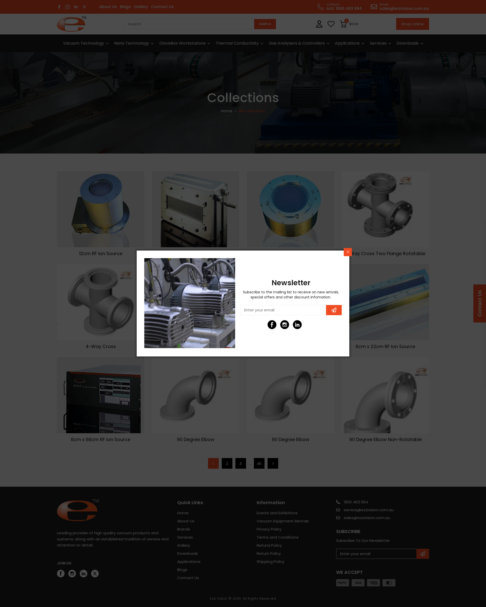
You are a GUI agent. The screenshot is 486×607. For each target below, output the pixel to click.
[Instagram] (284, 324)
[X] (310, 324)
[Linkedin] (297, 324)
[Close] (348, 252)
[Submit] (334, 310)
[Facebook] (272, 324)
